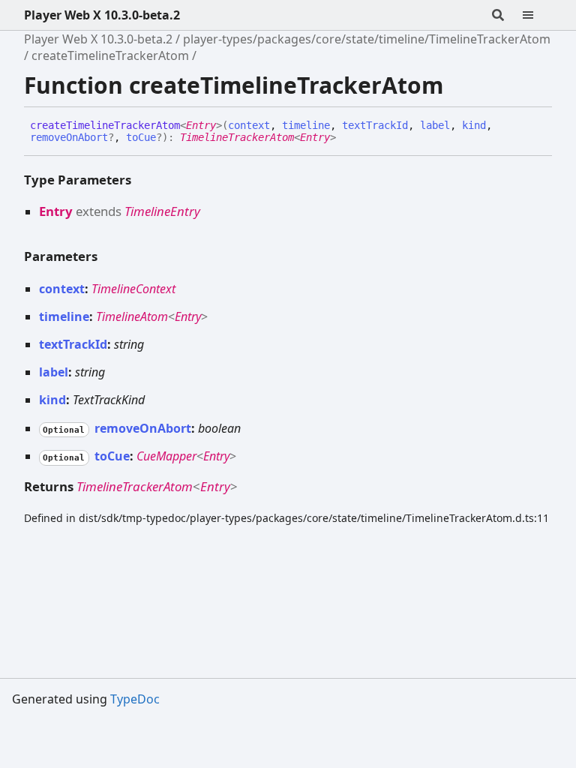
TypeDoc (135, 699)
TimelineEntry (162, 211)
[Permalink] (347, 138)
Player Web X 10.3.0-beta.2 (102, 15)
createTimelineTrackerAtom (110, 55)
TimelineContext (134, 288)
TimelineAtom (132, 316)
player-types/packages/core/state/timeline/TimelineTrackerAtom (366, 39)
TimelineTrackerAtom (237, 137)
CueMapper (166, 456)
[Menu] (537, 15)
